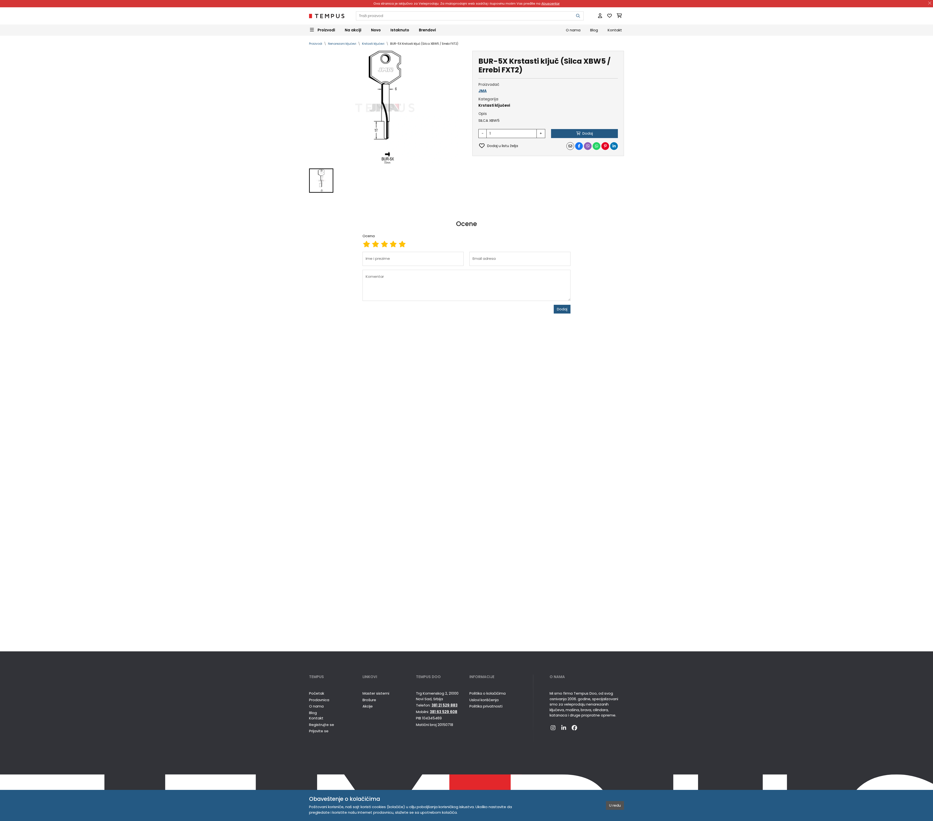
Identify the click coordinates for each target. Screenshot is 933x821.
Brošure (369, 699)
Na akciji (353, 29)
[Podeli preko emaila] (570, 146)
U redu (615, 805)
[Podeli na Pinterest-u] (605, 146)
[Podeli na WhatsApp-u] (596, 146)
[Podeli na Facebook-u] (579, 146)
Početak (316, 693)
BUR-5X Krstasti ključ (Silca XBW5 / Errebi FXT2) (424, 44)
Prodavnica (319, 699)
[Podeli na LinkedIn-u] (614, 146)
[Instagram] (553, 728)
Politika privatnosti (485, 706)
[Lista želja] (609, 16)
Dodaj (562, 309)
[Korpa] (619, 16)
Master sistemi (376, 693)
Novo (376, 29)
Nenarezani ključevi (342, 44)
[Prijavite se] (600, 16)
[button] (321, 180)
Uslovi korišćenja (484, 699)
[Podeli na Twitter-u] (588, 146)
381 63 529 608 (443, 711)
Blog (594, 29)
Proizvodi (315, 44)
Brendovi (427, 29)
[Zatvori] (930, 3)
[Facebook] (574, 728)
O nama (573, 29)
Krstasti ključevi (373, 44)
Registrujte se (321, 724)
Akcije (368, 706)
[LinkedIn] (563, 728)
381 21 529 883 (445, 705)
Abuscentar (550, 3)
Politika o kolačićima (487, 693)
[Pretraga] (578, 15)
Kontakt (615, 29)
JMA (482, 90)
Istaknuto (399, 29)
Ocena (369, 235)
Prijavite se (318, 731)
